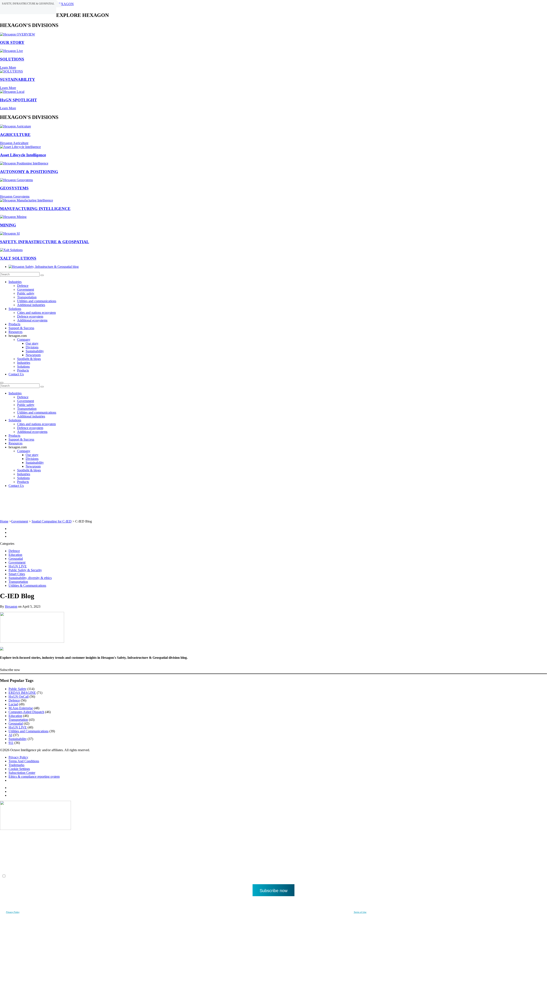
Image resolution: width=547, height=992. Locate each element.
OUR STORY (12, 42)
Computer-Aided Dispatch (26, 712)
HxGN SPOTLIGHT (18, 100)
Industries (15, 282)
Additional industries (31, 305)
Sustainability (35, 351)
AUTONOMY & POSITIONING (29, 171)
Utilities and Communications (29, 731)
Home (4, 521)
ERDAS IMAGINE (22, 692)
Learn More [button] (8, 67)
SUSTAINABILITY (17, 79)
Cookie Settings (19, 769)
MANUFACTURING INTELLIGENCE (35, 208)
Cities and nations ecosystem (36, 312)
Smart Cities (17, 574)
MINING (8, 225)
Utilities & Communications (27, 585)
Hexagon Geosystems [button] (14, 196)
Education (15, 555)
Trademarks (16, 765)
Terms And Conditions (24, 761)
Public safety (25, 293)
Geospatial (16, 558)
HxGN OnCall (19, 696)
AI (10, 735)
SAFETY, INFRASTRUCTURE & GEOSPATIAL (44, 242)
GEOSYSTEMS (14, 188)
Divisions (32, 347)
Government (25, 289)
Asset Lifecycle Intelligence (23, 155)
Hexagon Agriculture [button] (14, 143)
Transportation (27, 297)
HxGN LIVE (18, 566)
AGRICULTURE (15, 134)
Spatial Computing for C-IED (52, 521)
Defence (22, 285)
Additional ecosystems (32, 320)
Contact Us (16, 374)
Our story (32, 343)
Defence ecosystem (30, 316)
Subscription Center (22, 772)
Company (23, 339)
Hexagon (11, 606)
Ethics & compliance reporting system (34, 776)
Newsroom (33, 355)
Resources (15, 332)
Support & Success (21, 328)
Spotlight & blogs (29, 359)
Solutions (15, 309)
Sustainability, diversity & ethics (30, 578)
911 (11, 743)
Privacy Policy (18, 757)
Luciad (13, 704)
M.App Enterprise (21, 708)
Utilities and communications (36, 301)
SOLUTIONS (12, 59)
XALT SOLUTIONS (18, 258)
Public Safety (17, 689)
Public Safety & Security (25, 570)
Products (14, 324)
